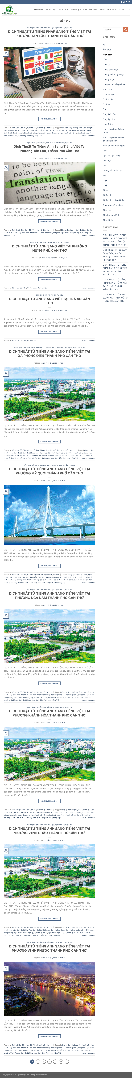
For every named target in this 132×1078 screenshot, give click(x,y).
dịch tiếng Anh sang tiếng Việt (30, 136)
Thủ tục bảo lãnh (115, 10)
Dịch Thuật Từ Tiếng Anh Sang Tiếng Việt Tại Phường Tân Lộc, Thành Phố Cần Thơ (115, 255)
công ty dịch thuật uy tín (79, 230)
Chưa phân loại (37, 348)
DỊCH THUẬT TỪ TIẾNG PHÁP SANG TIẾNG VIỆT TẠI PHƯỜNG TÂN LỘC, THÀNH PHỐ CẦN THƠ (115, 240)
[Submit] (125, 29)
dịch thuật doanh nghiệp (52, 133)
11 (61, 1061)
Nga (105, 180)
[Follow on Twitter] (126, 2)
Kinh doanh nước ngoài (114, 145)
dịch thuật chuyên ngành (13, 133)
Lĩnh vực (107, 160)
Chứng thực (51, 10)
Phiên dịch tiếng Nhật (113, 200)
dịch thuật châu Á (84, 130)
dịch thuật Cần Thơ (50, 130)
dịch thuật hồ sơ (69, 133)
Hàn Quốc (108, 124)
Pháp (105, 190)
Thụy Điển (108, 220)
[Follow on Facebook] (121, 2)
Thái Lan (107, 210)
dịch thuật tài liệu (10, 136)
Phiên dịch (76, 10)
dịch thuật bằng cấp (34, 130)
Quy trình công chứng (94, 10)
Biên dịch (38, 10)
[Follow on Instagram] (124, 2)
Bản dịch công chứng (69, 128)
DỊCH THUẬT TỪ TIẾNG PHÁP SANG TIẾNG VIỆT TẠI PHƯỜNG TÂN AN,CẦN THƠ (115, 270)
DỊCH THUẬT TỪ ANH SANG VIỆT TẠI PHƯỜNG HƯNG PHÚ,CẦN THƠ (115, 297)
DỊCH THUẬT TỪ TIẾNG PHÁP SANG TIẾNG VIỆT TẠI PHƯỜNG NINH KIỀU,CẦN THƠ (115, 284)
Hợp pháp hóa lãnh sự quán (114, 131)
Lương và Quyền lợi (112, 170)
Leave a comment (88, 136)
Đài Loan (107, 89)
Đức (105, 109)
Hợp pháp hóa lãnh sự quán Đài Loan (114, 139)
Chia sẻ (43, 465)
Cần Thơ (39, 28)
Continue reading (49, 119)
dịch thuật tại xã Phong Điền (26, 458)
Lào (105, 150)
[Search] (129, 9)
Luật (105, 165)
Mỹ (104, 175)
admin (62, 363)
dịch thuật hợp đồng (85, 133)
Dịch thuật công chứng (33, 133)
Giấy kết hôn (109, 114)
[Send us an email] (129, 2)
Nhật (105, 185)
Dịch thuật (64, 10)
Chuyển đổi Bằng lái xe (114, 84)
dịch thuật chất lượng (67, 130)
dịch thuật (22, 130)
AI (104, 44)
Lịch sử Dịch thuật (112, 155)
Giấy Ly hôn (109, 119)
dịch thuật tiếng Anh (46, 458)
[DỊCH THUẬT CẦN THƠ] (9, 9)
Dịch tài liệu (49, 28)
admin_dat (62, 43)
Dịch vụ (68, 28)
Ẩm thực (107, 49)
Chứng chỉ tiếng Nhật (113, 74)
